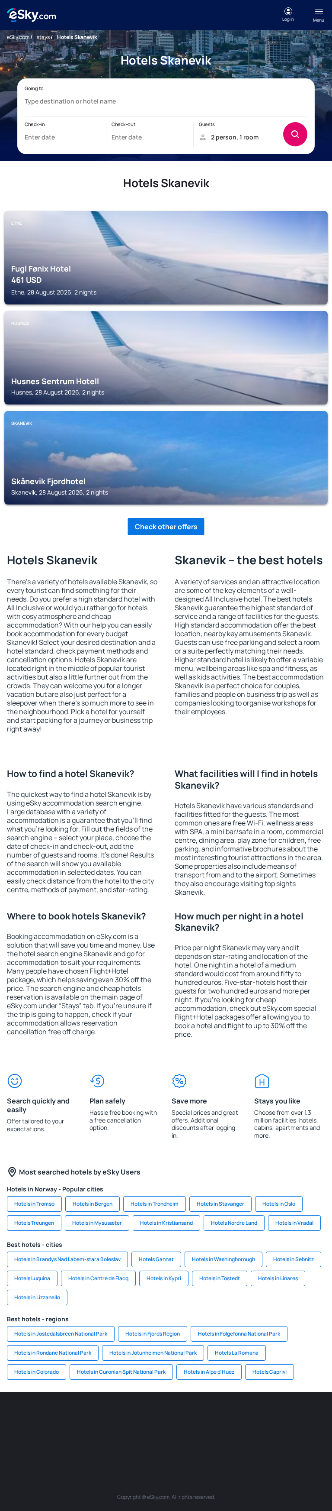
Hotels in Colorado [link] (36, 1371)
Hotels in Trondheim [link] (155, 1203)
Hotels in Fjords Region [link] (152, 1333)
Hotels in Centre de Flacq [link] (98, 1278)
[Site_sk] (230, 1418)
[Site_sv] (127, 1438)
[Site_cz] (178, 1418)
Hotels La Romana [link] (237, 1352)
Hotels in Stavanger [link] (220, 1203)
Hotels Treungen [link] (34, 1222)
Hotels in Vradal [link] (294, 1222)
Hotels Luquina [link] (32, 1278)
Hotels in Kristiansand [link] (166, 1222)
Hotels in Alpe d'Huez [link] (209, 1371)
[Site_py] (230, 1438)
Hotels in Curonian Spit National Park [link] (121, 1371)
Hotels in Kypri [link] (164, 1278)
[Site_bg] (75, 1418)
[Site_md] (204, 1418)
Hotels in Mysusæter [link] (97, 1222)
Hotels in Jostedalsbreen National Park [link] (60, 1333)
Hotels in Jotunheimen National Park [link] (153, 1352)
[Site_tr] (153, 1418)
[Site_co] (282, 1418)
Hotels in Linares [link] (278, 1278)
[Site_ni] (153, 1438)
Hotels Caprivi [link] (269, 1371)
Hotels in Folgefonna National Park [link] (239, 1333)
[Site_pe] (127, 1418)
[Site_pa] (101, 1438)
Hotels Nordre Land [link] (234, 1222)
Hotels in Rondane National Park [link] (52, 1352)
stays (43, 37)
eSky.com (18, 37)
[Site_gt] (178, 1438)
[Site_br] (23, 1418)
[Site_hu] (256, 1418)
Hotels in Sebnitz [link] (293, 1259)
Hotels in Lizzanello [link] (37, 1297)
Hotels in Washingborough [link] (223, 1259)
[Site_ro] (49, 1418)
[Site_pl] (101, 1418)
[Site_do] (308, 1418)
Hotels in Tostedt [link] (219, 1278)
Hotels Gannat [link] (156, 1259)
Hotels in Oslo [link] (278, 1203)
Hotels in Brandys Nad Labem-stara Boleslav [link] (67, 1259)
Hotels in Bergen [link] (92, 1203)
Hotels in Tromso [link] (34, 1203)
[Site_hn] (204, 1438)
